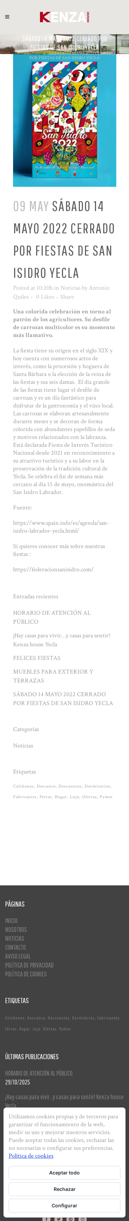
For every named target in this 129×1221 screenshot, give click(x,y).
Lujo (74, 797)
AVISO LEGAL (18, 956)
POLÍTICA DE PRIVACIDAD (29, 965)
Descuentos (70, 786)
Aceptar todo (64, 1172)
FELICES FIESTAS (37, 658)
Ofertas (89, 797)
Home (19, 53)
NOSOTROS (16, 929)
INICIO (11, 920)
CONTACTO (15, 947)
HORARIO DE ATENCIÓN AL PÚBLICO (39, 1073)
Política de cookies (31, 1156)
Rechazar (65, 1189)
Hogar (61, 797)
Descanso (46, 786)
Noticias (36, 53)
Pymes (106, 797)
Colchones (23, 786)
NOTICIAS (14, 938)
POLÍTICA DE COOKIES (26, 974)
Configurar (64, 1205)
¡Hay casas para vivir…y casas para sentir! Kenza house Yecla (64, 1101)
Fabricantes (25, 797)
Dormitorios (97, 786)
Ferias (46, 797)
